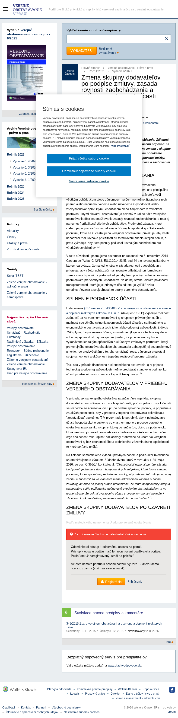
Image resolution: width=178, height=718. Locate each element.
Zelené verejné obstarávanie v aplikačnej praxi (27, 284)
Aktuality (13, 231)
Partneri (41, 707)
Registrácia (113, 582)
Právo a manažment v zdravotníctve (138, 698)
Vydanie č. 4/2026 (25, 161)
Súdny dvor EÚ (17, 368)
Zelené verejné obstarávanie (26, 364)
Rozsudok (13, 350)
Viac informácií (120, 145)
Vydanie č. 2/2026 (25, 173)
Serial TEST (15, 276)
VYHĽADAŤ (79, 50)
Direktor (116, 693)
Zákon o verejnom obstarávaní (27, 359)
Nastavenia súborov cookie (89, 181)
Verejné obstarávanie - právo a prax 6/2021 (28, 34)
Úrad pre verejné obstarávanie (27, 373)
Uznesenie (32, 355)
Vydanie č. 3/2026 (25, 167)
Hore (168, 642)
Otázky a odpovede (59, 689)
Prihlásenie (134, 581)
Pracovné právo (95, 693)
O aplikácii (9, 707)
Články (11, 237)
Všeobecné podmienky (66, 707)
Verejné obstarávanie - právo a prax (130, 68)
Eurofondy (14, 337)
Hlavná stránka (90, 68)
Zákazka (42, 341)
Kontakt (26, 707)
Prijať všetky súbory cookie (89, 158)
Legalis (74, 693)
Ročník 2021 (97, 71)
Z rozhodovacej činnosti (23, 249)
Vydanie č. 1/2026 (25, 180)
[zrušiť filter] (166, 39)
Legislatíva (14, 355)
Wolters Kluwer (127, 689)
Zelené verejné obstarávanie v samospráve (27, 295)
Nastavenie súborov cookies (81, 712)
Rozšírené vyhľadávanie (108, 50)
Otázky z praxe (17, 243)
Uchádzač (13, 332)
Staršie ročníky (43, 209)
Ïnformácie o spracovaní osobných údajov (32, 712)
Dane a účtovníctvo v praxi (142, 693)
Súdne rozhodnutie (36, 350)
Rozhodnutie (32, 332)
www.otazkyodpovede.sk (124, 665)
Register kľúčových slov (37, 384)
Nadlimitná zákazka (20, 341)
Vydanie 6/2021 (122, 71)
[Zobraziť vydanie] (26, 74)
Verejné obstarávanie (21, 346)
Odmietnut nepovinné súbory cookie (89, 171)
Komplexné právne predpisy (94, 689)
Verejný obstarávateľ (21, 328)
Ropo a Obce (151, 689)
